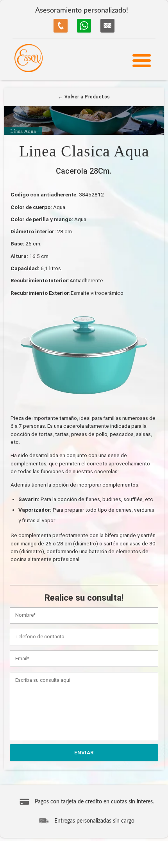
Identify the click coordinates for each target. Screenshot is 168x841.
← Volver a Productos (84, 96)
